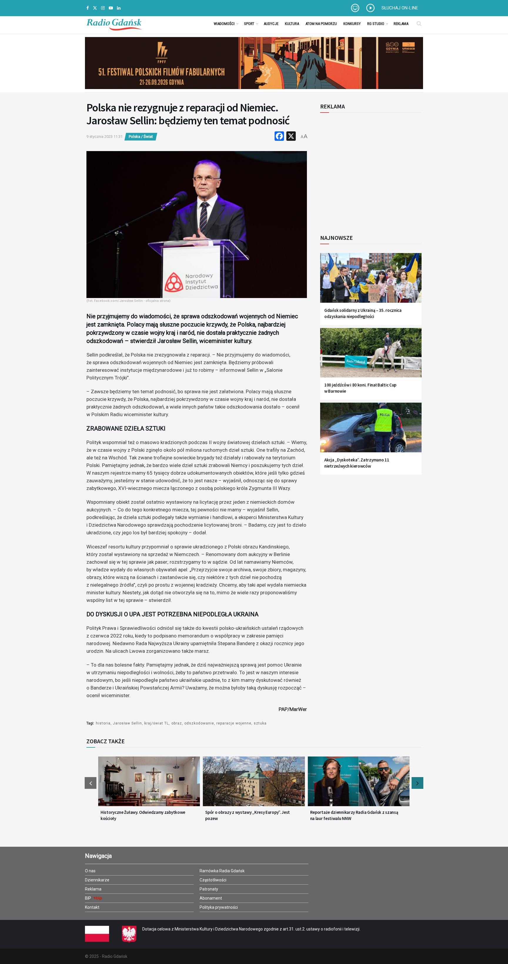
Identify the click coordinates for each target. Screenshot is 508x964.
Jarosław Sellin (127, 723)
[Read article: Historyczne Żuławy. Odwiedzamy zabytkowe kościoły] (149, 785)
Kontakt (92, 907)
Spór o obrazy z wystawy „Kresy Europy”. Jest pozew (247, 815)
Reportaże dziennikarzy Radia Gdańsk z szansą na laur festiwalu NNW (354, 815)
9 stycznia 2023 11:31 (104, 136)
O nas (90, 870)
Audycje (271, 23)
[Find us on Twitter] (95, 8)
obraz (176, 723)
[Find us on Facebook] (87, 8)
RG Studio (375, 23)
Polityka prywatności (219, 907)
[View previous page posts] (90, 783)
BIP (88, 898)
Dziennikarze (97, 880)
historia (103, 723)
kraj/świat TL (156, 723)
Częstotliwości (213, 880)
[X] (291, 136)
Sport (249, 23)
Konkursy (352, 23)
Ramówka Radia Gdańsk (222, 870)
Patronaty (209, 889)
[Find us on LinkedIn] (119, 8)
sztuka (260, 723)
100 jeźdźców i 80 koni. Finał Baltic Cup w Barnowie (360, 388)
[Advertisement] (368, 170)
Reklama (401, 23)
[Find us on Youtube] (111, 8)
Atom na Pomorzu (321, 23)
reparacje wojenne (233, 723)
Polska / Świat (141, 136)
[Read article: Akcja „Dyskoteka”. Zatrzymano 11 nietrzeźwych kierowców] (371, 431)
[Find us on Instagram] (103, 8)
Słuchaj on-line (400, 8)
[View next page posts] (417, 783)
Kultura (292, 23)
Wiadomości (224, 23)
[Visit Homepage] (114, 23)
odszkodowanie (199, 723)
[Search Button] (419, 23)
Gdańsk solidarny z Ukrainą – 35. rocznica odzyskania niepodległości (363, 313)
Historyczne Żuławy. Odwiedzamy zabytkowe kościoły (143, 815)
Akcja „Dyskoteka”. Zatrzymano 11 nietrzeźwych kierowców (356, 463)
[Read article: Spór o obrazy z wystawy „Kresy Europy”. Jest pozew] (254, 785)
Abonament (211, 898)
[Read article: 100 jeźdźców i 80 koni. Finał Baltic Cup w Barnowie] (371, 356)
